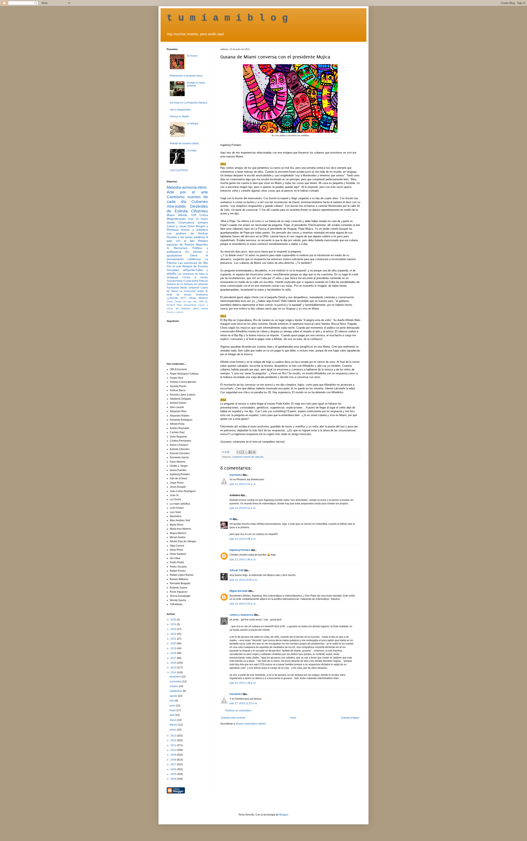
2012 (173, 740)
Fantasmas (173, 287)
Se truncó (192, 55)
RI (231, 519)
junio (173, 705)
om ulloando (201, 284)
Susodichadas (175, 280)
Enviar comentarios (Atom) (251, 723)
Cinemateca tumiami (193, 222)
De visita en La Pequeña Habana (188, 102)
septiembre (176, 691)
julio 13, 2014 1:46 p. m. (243, 559)
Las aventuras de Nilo (193, 262)
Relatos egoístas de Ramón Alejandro (187, 242)
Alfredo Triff (236, 570)
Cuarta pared (190, 280)
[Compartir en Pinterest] (254, 452)
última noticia (200, 308)
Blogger (283, 814)
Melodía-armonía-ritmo (187, 187)
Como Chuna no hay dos (182, 301)
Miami (171, 215)
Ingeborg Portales (240, 550)
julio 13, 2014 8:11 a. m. (243, 508)
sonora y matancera (241, 614)
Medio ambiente (189, 287)
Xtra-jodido (176, 206)
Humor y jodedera (194, 229)
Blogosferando (176, 218)
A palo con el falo (187, 238)
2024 (173, 624)
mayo (173, 710)
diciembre (175, 676)
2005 (173, 774)
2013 (173, 735)
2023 (173, 629)
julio (172, 700)
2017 (173, 658)
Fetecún (203, 280)
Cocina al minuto (195, 277)
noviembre (176, 681)
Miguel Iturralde (239, 591)
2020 (173, 643)
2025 (173, 619)
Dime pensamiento (187, 305)
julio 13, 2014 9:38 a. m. (243, 538)
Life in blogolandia (180, 109)
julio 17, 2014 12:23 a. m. (244, 703)
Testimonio (202, 294)
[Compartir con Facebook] (250, 452)
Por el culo (174, 266)
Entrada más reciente (233, 717)
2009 (173, 754)
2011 (173, 745)
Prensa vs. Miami (179, 116)
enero (173, 729)
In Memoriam (177, 248)
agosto (174, 695)
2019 (173, 648)
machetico (236, 474)
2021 (173, 638)
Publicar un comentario (238, 710)
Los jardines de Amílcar (187, 233)
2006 (173, 769)
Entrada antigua (350, 717)
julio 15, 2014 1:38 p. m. (243, 683)
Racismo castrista (175, 312)
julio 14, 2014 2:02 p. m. (243, 603)
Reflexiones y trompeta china (186, 75)
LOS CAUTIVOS (179, 170)
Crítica (203, 215)
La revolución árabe (192, 291)
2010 (173, 750)
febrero (174, 724)
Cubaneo (199, 201)
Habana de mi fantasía (180, 284)
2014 (173, 672)
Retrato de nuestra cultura (184, 143)
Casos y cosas (177, 226)
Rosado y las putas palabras (186, 237)
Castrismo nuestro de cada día (247, 457)
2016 (173, 662)
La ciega (191, 150)
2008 (173, 759)
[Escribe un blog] (242, 452)
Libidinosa (194, 259)
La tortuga (192, 123)
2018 (173, 653)
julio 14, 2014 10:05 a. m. (244, 579)
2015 (173, 667)
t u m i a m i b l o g (227, 18)
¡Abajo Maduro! (198, 298)
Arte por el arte (187, 192)
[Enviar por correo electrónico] (238, 452)
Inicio (293, 717)
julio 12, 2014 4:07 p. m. (243, 484)
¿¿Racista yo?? (176, 298)
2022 (173, 634)
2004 (173, 778)
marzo (173, 720)
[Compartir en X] (246, 452)
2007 (173, 764)
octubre (174, 686)
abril (172, 715)
